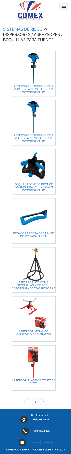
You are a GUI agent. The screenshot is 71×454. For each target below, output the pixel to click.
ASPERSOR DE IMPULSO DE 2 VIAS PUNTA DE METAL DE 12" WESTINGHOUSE (33, 89)
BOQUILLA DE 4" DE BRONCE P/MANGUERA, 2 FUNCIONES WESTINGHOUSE (33, 187)
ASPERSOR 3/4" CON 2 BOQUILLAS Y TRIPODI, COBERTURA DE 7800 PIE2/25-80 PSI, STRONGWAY (33, 287)
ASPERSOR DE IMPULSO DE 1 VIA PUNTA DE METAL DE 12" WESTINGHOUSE (33, 138)
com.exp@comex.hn (41, 442)
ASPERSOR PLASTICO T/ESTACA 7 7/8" (33, 382)
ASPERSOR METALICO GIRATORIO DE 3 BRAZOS (33, 333)
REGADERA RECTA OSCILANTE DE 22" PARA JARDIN (33, 235)
